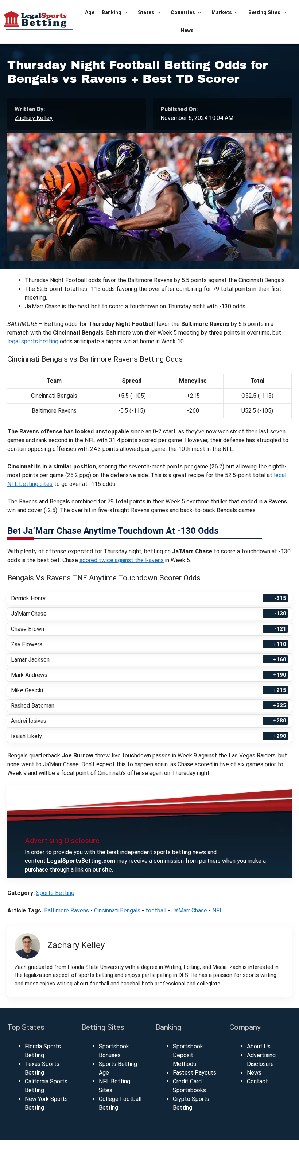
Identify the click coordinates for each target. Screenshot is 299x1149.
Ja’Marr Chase (189, 910)
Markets (221, 12)
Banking (111, 12)
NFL (217, 910)
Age (89, 12)
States (146, 12)
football (155, 910)
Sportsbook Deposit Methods (188, 1055)
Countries (183, 12)
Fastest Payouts (194, 1072)
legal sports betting (32, 341)
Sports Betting (55, 892)
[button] (126, 12)
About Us (259, 1046)
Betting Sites (264, 12)
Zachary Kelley (34, 117)
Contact (257, 1081)
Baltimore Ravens (66, 910)
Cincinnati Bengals (117, 910)
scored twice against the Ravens (121, 560)
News (187, 30)
